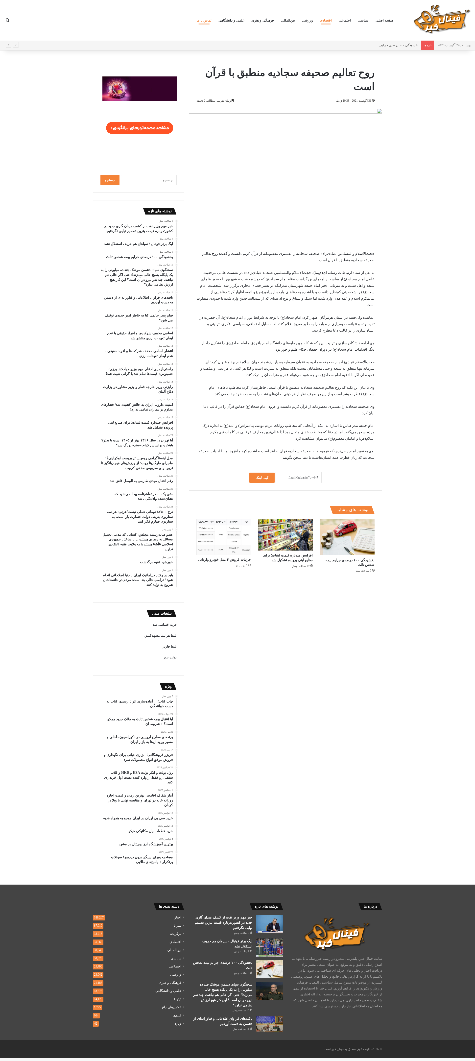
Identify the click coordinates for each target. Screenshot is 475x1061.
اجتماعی (345, 20)
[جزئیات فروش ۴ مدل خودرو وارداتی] (223, 537)
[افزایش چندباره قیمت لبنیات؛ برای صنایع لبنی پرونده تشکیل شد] (285, 535)
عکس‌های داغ (171, 1007)
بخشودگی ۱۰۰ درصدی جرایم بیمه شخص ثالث (388, 45)
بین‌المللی (288, 20)
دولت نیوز (170, 657)
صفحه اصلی (385, 20)
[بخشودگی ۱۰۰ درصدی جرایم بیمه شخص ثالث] (347, 537)
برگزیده (175, 934)
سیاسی (363, 20)
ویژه (178, 1023)
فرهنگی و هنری (262, 20)
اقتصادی (326, 20)
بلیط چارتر (170, 646)
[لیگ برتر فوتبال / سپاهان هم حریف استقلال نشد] (269, 948)
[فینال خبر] (441, 19)
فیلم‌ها (176, 1015)
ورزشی (307, 20)
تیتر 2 (177, 925)
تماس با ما (204, 20)
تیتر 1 (177, 999)
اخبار (177, 917)
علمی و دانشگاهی (231, 20)
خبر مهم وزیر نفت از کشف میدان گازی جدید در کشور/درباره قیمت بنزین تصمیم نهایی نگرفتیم (223, 923)
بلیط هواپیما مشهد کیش (160, 635)
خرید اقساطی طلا (165, 625)
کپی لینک (262, 478)
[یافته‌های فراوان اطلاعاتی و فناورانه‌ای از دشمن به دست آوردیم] (269, 1024)
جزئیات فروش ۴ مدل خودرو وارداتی (224, 559)
